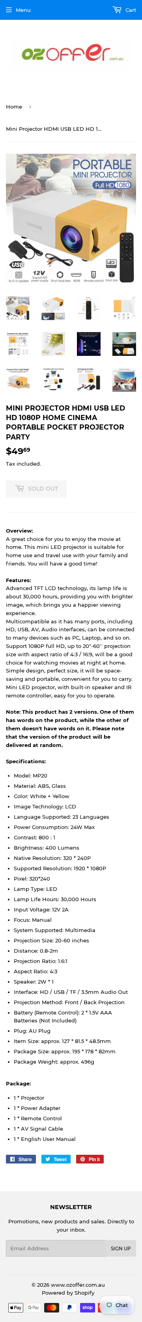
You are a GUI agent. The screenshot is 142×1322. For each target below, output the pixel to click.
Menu (23, 10)
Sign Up (121, 1248)
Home (14, 106)
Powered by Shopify (68, 1293)
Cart (130, 10)
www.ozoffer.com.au (78, 1285)
